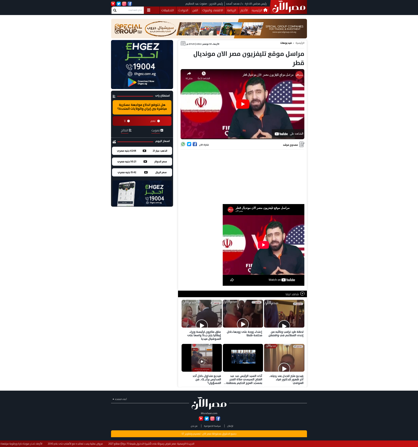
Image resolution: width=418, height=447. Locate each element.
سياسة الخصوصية (212, 425)
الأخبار (244, 10)
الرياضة (231, 10)
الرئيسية (300, 43)
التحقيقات (167, 10)
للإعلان (230, 425)
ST (183, 433)
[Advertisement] (242, 177)
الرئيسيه (257, 10)
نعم (153, 121)
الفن (195, 10)
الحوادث (183, 10)
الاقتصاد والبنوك (212, 10)
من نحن (194, 425)
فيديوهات (286, 43)
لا (125, 121)
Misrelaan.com (209, 413)
